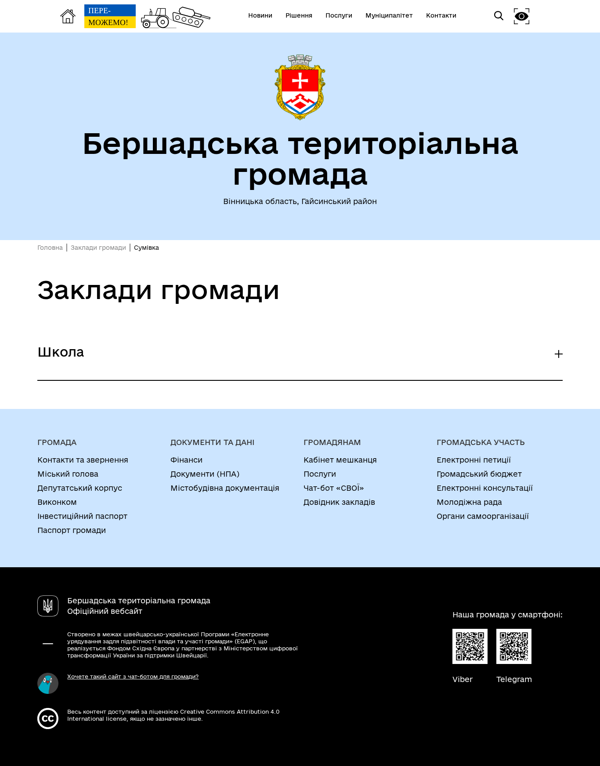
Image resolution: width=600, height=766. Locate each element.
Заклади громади (98, 247)
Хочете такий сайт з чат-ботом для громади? (133, 676)
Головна (50, 247)
